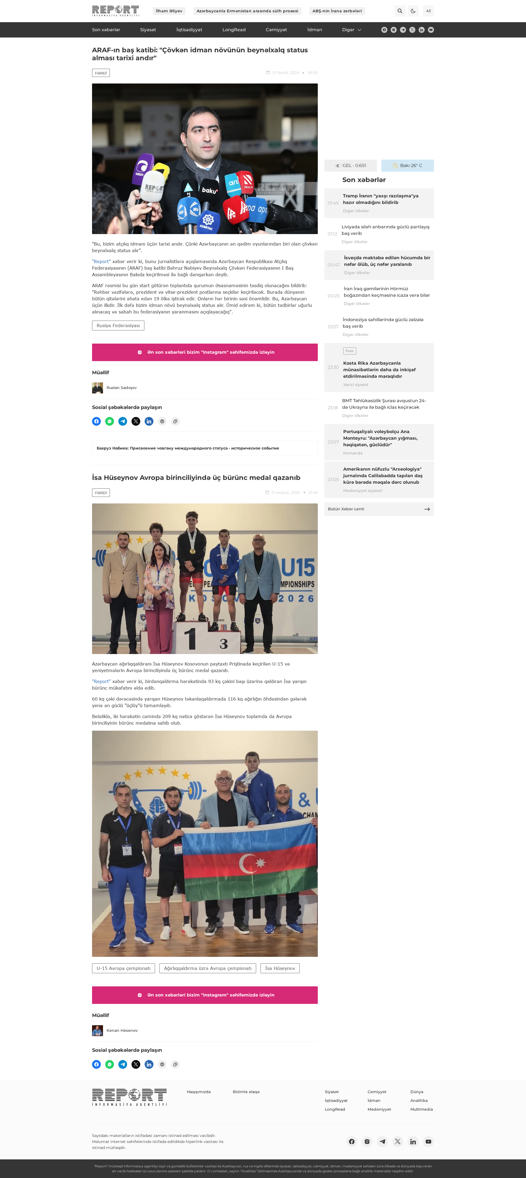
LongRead (335, 1109)
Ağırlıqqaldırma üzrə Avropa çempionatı (207, 968)
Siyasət (332, 1091)
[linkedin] (422, 30)
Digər (348, 29)
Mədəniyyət (379, 1109)
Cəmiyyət (377, 1091)
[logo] (115, 10)
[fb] (384, 30)
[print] (162, 421)
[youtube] (431, 30)
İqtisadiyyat (336, 1100)
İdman (374, 1100)
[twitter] (412, 30)
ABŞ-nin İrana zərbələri (337, 10)
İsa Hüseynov (280, 968)
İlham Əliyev (169, 10)
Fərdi (101, 73)
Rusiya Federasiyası (118, 325)
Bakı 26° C (411, 165)
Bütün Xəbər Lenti (346, 508)
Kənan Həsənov (122, 1030)
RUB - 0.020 (354, 165)
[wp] (109, 421)
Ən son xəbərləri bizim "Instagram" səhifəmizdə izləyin (211, 352)
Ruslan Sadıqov (122, 387)
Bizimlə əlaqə (246, 1091)
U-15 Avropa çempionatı (123, 968)
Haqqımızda (199, 1091)
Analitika (419, 1100)
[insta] (394, 30)
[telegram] (403, 30)
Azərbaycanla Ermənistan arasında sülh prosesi (247, 10)
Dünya (416, 1091)
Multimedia (421, 1109)
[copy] (175, 421)
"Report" (101, 261)
